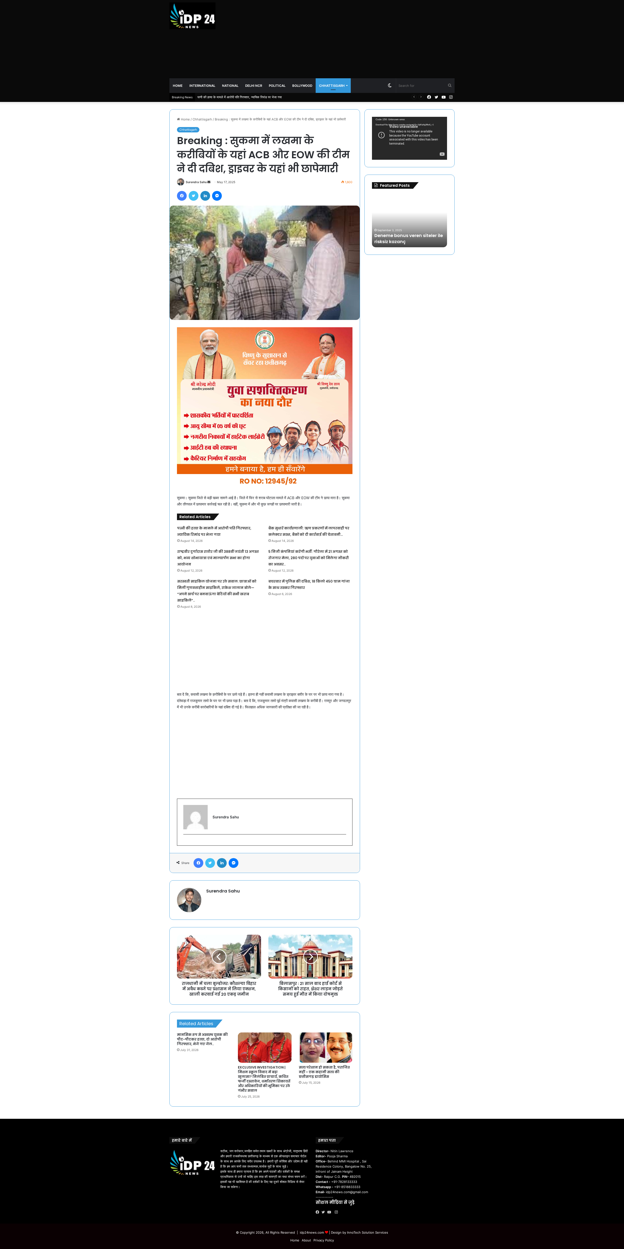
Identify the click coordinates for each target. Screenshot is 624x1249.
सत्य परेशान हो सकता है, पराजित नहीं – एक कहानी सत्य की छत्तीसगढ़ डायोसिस (324, 1072)
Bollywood (302, 86)
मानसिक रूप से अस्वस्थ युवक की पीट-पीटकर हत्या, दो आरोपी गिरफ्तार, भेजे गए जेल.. (202, 1039)
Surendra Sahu (196, 182)
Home (178, 86)
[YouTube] (330, 1212)
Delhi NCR (253, 86)
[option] (409, 220)
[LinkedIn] (205, 196)
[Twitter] (193, 196)
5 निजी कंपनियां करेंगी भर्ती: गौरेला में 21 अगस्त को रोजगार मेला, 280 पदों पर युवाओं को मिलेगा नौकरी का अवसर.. (308, 558)
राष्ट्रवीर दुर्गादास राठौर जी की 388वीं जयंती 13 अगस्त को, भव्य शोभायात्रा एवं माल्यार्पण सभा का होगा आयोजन (218, 558)
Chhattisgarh (332, 86)
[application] (409, 138)
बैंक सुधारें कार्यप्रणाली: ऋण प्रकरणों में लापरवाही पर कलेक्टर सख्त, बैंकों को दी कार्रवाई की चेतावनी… (255, 97)
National (230, 86)
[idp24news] (192, 15)
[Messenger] (217, 196)
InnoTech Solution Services (367, 1232)
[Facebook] (182, 196)
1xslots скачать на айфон (399, 241)
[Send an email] (208, 182)
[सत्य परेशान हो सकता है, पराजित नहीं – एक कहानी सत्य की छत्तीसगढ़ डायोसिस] (325, 1047)
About (306, 1240)
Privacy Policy (323, 1240)
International (202, 86)
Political (277, 86)
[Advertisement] (361, 39)
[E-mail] (185, 842)
